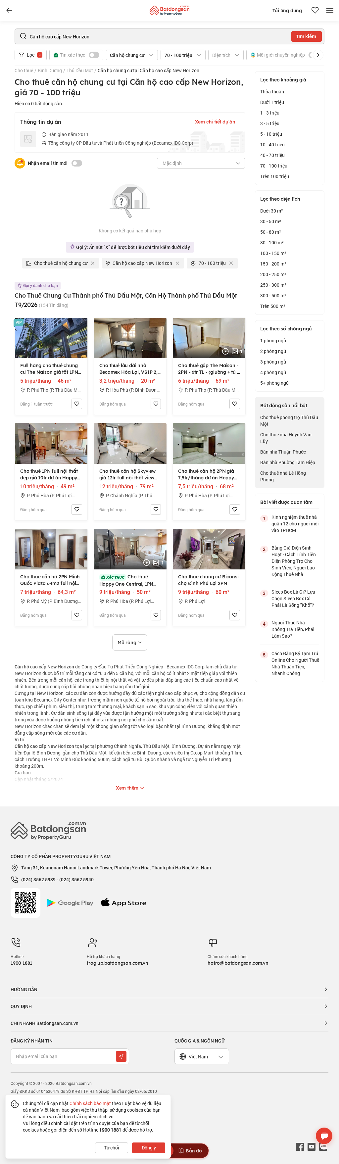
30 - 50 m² (270, 221)
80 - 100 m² (272, 242)
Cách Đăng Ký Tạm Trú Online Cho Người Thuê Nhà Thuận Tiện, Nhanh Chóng (295, 663)
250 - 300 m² (273, 285)
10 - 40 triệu (272, 144)
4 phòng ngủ (273, 372)
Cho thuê (24, 70)
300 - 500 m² (273, 295)
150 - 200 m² (273, 264)
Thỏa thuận (272, 91)
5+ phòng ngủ (274, 383)
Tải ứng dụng (287, 11)
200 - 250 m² (273, 274)
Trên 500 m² (272, 306)
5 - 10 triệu (271, 134)
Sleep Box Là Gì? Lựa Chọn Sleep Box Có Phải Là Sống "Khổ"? (293, 598)
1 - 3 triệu (269, 113)
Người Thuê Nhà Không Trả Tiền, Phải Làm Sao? (293, 629)
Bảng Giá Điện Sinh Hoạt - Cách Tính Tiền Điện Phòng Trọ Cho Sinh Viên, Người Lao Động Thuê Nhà (293, 561)
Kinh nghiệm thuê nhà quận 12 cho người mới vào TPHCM (295, 523)
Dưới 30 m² (271, 211)
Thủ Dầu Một (80, 70)
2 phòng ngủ (273, 351)
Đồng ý (149, 1147)
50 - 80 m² (270, 232)
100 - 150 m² (273, 253)
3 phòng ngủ (273, 362)
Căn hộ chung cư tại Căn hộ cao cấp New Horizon (148, 70)
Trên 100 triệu (274, 176)
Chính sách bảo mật (90, 1103)
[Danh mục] (9, 10)
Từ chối (111, 1147)
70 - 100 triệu (273, 166)
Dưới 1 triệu (272, 102)
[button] (318, 55)
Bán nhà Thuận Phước (283, 452)
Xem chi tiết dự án (215, 122)
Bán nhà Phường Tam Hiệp (287, 462)
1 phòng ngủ (273, 340)
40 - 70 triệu (272, 155)
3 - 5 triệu (269, 123)
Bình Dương (50, 70)
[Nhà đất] (169, 9)
